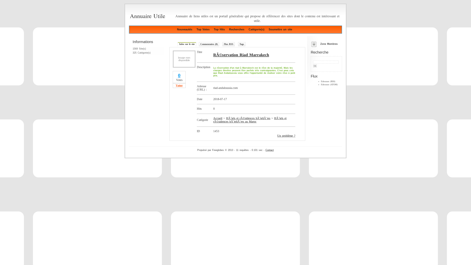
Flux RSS (228, 44)
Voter (179, 85)
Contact (269, 150)
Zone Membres (329, 44)
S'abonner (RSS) (328, 81)
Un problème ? (286, 135)
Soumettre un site (280, 29)
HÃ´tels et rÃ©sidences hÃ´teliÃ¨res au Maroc (249, 120)
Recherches (236, 29)
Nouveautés (184, 29)
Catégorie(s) (256, 29)
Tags (242, 44)
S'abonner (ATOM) (329, 84)
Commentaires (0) (209, 44)
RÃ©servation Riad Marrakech (241, 54)
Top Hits (219, 29)
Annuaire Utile (147, 16)
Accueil (217, 118)
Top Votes (203, 29)
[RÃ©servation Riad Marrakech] (184, 66)
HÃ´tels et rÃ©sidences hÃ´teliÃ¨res (248, 118)
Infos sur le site (187, 44)
